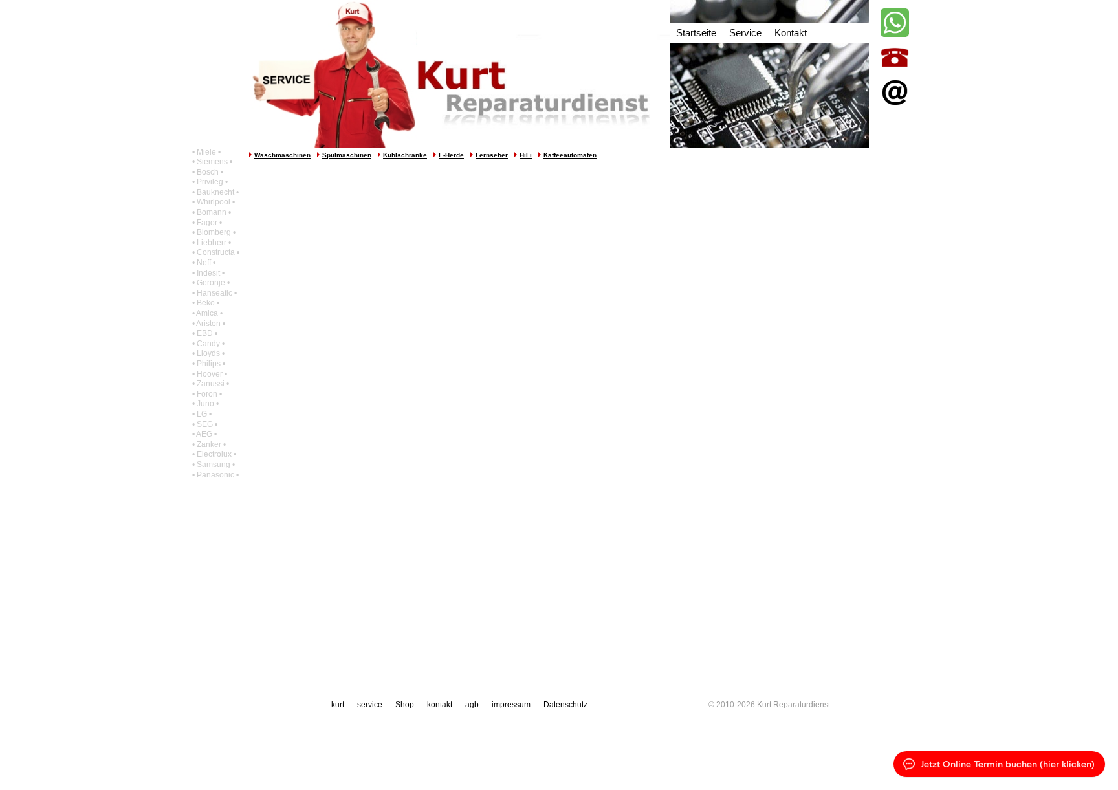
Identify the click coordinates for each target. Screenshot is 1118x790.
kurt (337, 704)
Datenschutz (565, 704)
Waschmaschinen (282, 155)
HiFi (526, 155)
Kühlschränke (405, 155)
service (369, 704)
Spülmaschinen (346, 155)
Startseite (696, 32)
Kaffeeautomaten (570, 155)
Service (745, 32)
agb (472, 704)
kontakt (439, 704)
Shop (404, 704)
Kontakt (790, 32)
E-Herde (451, 155)
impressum (511, 704)
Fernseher (492, 155)
